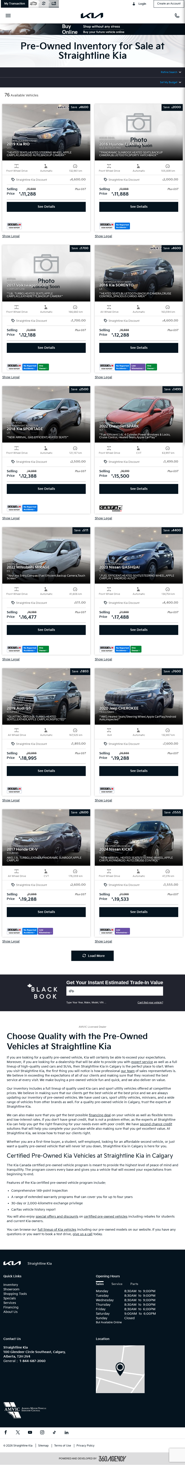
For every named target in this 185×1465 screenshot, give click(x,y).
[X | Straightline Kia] (18, 1433)
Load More (96, 956)
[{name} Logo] (12, 1263)
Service (117, 1284)
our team (128, 1071)
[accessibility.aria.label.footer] (112, 1458)
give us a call (82, 1234)
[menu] (9, 15)
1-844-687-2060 (33, 1361)
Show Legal (11, 236)
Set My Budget (168, 82)
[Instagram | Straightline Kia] (42, 1433)
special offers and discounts (57, 1217)
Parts (134, 1284)
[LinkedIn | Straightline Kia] (66, 1433)
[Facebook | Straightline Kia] (5, 1433)
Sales (100, 1284)
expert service (142, 1062)
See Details (46, 207)
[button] (14, 4)
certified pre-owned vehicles (105, 1217)
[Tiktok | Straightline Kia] (54, 1433)
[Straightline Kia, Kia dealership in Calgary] (94, 15)
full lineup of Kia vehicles (57, 1230)
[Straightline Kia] (120, 1369)
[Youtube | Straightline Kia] (30, 1433)
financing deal (100, 1115)
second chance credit (156, 1124)
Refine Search (169, 72)
